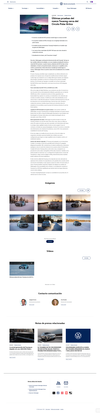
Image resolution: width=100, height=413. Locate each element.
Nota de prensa (60, 15)
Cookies (61, 409)
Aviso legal (48, 409)
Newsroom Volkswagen (34, 392)
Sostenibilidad (40, 8)
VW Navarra (89, 8)
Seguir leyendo (12, 357)
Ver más (50, 241)
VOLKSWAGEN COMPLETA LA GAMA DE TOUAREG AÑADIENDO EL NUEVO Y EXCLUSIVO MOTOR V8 (78, 349)
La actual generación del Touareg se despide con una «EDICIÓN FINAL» (20, 348)
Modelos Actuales (67, 15)
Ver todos (86, 258)
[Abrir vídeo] (21, 269)
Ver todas (82, 190)
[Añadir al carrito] (73, 29)
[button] (8, 2)
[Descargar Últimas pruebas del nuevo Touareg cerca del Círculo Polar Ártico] (68, 29)
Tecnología (24, 8)
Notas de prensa (13, 1)
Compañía (55, 8)
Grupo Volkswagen (71, 8)
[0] (90, 2)
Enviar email (31, 304)
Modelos (10, 8)
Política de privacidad (55, 409)
